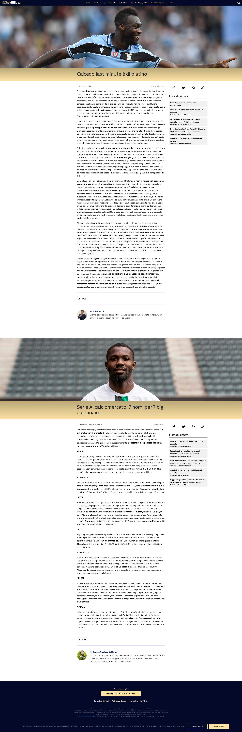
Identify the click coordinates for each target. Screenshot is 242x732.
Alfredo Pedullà (97, 311)
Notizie (87, 3)
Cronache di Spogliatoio (139, 3)
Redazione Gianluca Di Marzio (103, 652)
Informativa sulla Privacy (138, 701)
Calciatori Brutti (157, 3)
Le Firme (170, 3)
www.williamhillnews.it (86, 716)
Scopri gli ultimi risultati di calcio (121, 693)
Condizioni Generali (101, 701)
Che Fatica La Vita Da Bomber (115, 3)
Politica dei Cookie (119, 701)
